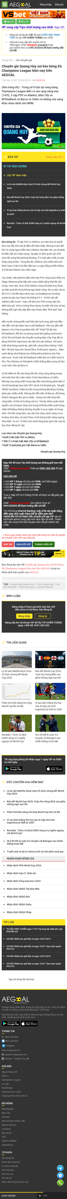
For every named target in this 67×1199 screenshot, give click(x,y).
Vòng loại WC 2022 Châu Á (14, 1095)
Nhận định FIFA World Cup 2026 (24, 865)
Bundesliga (7, 1087)
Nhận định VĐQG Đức (18, 896)
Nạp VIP (8, 544)
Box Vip (13, 157)
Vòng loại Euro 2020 (11, 1091)
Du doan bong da (10, 1166)
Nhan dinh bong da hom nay (15, 1182)
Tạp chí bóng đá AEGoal (21, 979)
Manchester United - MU (13, 1121)
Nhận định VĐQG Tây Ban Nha (23, 888)
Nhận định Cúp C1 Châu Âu (21, 873)
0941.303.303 (41, 625)
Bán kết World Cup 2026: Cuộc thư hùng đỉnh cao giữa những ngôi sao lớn (35, 199)
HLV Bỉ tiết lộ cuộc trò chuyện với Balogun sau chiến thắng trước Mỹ (47, 738)
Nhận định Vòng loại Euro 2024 (24, 881)
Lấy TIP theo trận (16, 175)
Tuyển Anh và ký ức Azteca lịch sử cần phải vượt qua (35, 851)
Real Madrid (7, 1109)
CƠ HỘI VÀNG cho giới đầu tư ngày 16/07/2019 (28, 939)
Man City (6, 1113)
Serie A (5, 1076)
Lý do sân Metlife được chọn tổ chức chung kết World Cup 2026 (33, 186)
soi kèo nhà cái (45, 587)
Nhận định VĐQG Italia (19, 904)
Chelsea (6, 1117)
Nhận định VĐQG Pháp (19, 912)
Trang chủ (7, 60)
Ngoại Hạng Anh (9, 1072)
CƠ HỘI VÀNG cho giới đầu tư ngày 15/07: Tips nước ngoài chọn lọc (33, 947)
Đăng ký (59, 4)
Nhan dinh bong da (11, 1162)
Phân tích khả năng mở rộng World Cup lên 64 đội (17, 704)
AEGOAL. (34, 572)
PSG (4, 1137)
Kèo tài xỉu (7, 1178)
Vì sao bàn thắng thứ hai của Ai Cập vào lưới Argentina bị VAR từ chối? (36, 212)
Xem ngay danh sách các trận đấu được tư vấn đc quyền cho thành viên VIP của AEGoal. (33, 536)
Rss (25, 1058)
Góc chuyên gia (45, 584)
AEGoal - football (13, 1058)
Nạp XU (10, 21)
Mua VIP (25, 21)
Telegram (10, 1045)
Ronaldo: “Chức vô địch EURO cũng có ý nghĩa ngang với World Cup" (36, 225)
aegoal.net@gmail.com (16, 1054)
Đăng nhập (46, 4)
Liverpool (6, 1129)
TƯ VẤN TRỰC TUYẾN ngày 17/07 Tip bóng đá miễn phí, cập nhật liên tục (34, 930)
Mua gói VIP (23, 544)
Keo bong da (8, 1170)
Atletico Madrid (9, 1141)
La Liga (5, 1083)
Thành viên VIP (54, 157)
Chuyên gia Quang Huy (22, 584)
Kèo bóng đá (8, 241)
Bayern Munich (9, 1125)
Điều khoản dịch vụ (11, 1050)
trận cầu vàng (26, 587)
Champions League (11, 1080)
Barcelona (7, 1133)
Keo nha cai (7, 1174)
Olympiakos (7, 1145)
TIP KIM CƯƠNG (17, 166)
